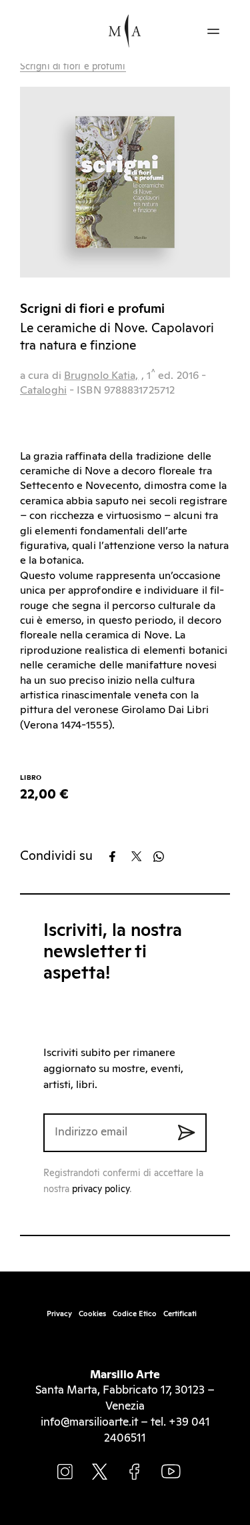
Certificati (180, 1314)
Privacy (59, 1314)
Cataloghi (43, 390)
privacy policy (100, 1189)
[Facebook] (119, 856)
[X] (141, 856)
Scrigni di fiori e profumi (73, 66)
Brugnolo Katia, (101, 375)
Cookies (92, 1314)
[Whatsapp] (163, 856)
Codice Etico (135, 1314)
